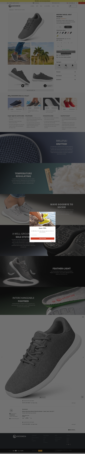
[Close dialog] (54, 212)
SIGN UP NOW (42, 238)
